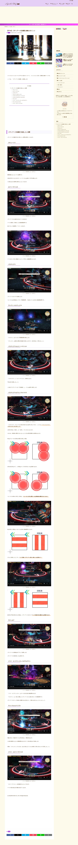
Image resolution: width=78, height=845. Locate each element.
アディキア (15, 98)
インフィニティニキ (61, 82)
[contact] (72, 0)
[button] (10, 63)
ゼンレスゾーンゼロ (61, 75)
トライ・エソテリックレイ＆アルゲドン (20, 100)
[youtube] (71, 0)
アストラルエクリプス (17, 101)
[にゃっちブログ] (12, 4)
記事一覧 (59, 91)
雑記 (59, 89)
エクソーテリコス (16, 91)
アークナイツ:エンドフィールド (64, 78)
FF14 (9, 32)
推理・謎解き (60, 84)
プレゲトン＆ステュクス (17, 94)
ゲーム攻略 (60, 80)
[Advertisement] (39, 15)
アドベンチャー (60, 87)
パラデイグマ (15, 92)
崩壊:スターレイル (61, 73)
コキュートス (15, 89)
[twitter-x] (69, 0)
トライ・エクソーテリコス (17, 103)
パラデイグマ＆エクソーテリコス (19, 95)
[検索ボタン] (72, 3)
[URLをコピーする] (48, 63)
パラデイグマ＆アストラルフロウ (19, 97)
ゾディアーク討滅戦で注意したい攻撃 (19, 88)
